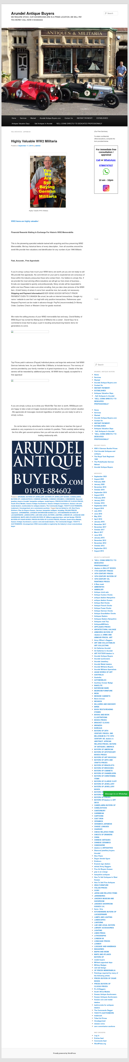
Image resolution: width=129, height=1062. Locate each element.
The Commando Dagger (54, 506)
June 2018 (98, 513)
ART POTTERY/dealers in (104, 653)
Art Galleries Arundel (102, 648)
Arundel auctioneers (102, 658)
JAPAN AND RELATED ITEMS (105, 893)
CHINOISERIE (70, 499)
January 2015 (99, 537)
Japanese (14, 512)
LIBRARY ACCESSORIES (104, 927)
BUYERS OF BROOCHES (104, 768)
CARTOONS (98, 816)
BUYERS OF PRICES (102, 797)
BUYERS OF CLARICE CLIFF (105, 781)
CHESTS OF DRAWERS (103, 834)
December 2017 (100, 524)
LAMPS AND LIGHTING (103, 917)
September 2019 (100, 492)
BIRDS (96, 706)
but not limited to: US (63, 508)
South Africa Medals (18, 503)
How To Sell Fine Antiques (104, 882)
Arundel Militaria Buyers (103, 667)
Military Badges (100, 965)
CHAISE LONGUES (101, 826)
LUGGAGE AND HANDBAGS (105, 946)
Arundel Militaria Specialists (105, 669)
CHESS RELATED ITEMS (104, 832)
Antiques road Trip (101, 621)
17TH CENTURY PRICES (103, 571)
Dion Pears (76, 508)
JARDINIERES (24, 512)
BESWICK (98, 701)
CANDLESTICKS (27, 499)
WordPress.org (100, 1043)
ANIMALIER (98, 589)
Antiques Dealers (100, 616)
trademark (15, 508)
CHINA (96, 837)
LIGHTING (58, 515)
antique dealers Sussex (103, 600)
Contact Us (69, 118)
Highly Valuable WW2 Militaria (34, 141)
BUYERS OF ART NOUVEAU (105, 757)
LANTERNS (98, 922)
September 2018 (100, 505)
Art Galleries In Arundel (103, 651)
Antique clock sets (101, 592)
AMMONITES (99, 587)
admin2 (37, 145)
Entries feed (99, 1038)
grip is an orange (101, 872)
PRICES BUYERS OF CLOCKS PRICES (69, 501)
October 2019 (99, 489)
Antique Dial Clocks (102, 603)
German (39, 510)
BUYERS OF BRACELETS (104, 765)
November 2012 (100, 543)
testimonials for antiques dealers (34, 506)
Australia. (98, 677)
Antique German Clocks (103, 611)
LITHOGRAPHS (100, 935)
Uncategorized (24, 508)
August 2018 (99, 508)
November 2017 (100, 527)
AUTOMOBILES (100, 680)
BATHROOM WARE (101, 688)
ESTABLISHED (102, 118)
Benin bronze (99, 698)
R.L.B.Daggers (99, 989)
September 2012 (100, 548)
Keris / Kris (98, 909)
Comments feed (100, 1041)
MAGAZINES (99, 949)
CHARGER (98, 829)
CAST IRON (98, 818)
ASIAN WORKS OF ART (103, 672)
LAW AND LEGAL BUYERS (45, 515)
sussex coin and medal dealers (43, 522)
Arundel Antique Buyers (32, 13)
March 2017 (98, 532)
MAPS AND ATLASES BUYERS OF (33, 517)
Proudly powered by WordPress (64, 1053)
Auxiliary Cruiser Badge (103, 683)
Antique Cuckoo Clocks (103, 595)
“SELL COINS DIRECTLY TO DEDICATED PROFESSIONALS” (79, 123)
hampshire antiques (37, 501)
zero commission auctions (40, 508)
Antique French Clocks (103, 605)
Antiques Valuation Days (21, 123)
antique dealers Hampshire (104, 597)
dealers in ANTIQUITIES (103, 848)
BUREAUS (98, 728)
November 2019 (100, 487)
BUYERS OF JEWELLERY (35, 497)
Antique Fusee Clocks (102, 608)
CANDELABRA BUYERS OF (105, 805)
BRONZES (21, 497)
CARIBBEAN (99, 813)
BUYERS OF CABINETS (103, 770)
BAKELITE (98, 685)
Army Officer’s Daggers (103, 640)
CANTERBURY (99, 810)
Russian (63, 519)
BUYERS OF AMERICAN (103, 749)
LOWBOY (97, 943)
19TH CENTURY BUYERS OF (105, 576)
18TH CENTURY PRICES (103, 573)
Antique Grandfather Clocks (105, 613)
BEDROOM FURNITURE (103, 690)
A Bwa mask (99, 584)
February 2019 (99, 497)
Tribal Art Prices (100, 1018)
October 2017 (99, 529)
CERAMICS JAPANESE (103, 824)
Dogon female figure (102, 858)
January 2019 (99, 500)
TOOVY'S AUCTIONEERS (73, 506)
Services (23, 118)
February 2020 (99, 481)
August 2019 (99, 495)
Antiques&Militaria (101, 624)
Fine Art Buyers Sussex (26, 510)
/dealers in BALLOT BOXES (105, 568)
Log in (96, 1035)
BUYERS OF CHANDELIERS (105, 773)
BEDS (96, 693)
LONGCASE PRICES (102, 941)
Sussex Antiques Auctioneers (58, 503)
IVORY (96, 890)
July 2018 (98, 511)
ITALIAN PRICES (71, 510)
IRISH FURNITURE (101, 885)
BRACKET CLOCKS (101, 722)
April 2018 (98, 519)
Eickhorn (14, 510)
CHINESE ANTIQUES (40, 499)
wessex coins (99, 1023)
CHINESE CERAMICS (56, 499)
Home (14, 118)
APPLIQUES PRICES (102, 627)
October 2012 (99, 545)
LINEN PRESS (99, 933)
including (61, 510)
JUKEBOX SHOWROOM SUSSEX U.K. (43, 512)
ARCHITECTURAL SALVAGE (105, 629)
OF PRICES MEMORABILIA (104, 970)
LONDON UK (67, 515)
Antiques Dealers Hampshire (105, 619)
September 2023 (100, 476)
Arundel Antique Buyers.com (50, 118)
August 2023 (99, 479)
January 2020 (99, 484)
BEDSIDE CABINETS (102, 696)
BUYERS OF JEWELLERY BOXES (57, 497)
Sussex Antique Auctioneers (36, 503)
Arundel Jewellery (101, 661)
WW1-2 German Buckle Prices (105, 448)
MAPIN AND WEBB (101, 951)
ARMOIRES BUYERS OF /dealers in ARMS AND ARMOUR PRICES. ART (103, 635)
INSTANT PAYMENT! (85, 118)
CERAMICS (98, 821)
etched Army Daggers (102, 866)
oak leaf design (69, 517)
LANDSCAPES (29, 515)
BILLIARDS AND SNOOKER (105, 704)
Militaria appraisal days (54, 517)
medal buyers (50, 501)
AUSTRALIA (99, 674)
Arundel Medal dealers (103, 664)
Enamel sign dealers (102, 864)
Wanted (33, 118)
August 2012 (99, 551)
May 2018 (97, 516)
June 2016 (98, 535)
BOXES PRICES (100, 720)
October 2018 (99, 503)
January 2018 (99, 521)
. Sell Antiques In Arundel (43, 123)
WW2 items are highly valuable (24, 221)
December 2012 (100, 540)
